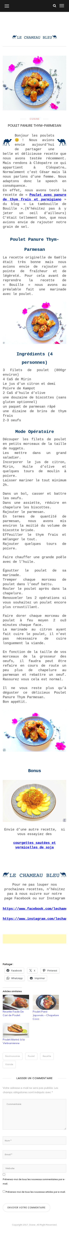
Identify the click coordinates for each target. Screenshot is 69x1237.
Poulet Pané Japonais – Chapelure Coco (46, 1015)
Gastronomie (12, 1056)
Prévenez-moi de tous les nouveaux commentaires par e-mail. (34, 1181)
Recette (47, 1056)
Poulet (31, 1056)
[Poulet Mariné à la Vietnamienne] (16, 1030)
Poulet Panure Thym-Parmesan (34, 125)
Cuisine (34, 118)
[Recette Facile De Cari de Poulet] (16, 1002)
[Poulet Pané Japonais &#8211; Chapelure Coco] (46, 1002)
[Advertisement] (36, 938)
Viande (9, 1064)
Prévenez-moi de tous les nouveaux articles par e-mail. (36, 1191)
